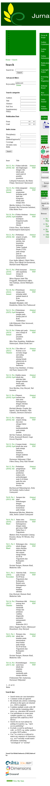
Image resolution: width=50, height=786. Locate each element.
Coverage (9, 142)
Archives (12, 44)
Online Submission (45, 57)
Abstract (9, 104)
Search (12, 39)
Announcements (14, 46)
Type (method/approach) (13, 138)
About (12, 33)
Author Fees (43, 50)
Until (8, 124)
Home (11, 31)
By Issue (47, 220)
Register (12, 37)
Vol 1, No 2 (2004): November (10, 575)
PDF (34, 168)
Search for (10, 70)
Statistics (12, 48)
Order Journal (43, 101)
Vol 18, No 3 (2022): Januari (11, 292)
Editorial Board (44, 87)
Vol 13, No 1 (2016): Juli (11, 419)
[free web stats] (10, 781)
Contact (12, 54)
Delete (18, 85)
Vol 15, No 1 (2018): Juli (11, 167)
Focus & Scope (44, 36)
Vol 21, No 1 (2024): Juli (11, 236)
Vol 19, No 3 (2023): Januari (11, 332)
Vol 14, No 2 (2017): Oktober (11, 603)
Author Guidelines (45, 43)
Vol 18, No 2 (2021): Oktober (11, 351)
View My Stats (18, 781)
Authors (9, 98)
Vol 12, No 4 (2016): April (11, 376)
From (8, 122)
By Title (47, 230)
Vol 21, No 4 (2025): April (11, 311)
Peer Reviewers (45, 94)
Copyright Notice (44, 71)
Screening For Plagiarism (45, 79)
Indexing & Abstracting (16, 50)
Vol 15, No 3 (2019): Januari (11, 190)
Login (11, 35)
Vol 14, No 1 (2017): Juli (11, 664)
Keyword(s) (10, 84)
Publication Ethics (45, 64)
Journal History (14, 52)
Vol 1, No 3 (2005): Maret (10, 546)
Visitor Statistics (44, 108)
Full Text (9, 107)
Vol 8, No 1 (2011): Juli (10, 498)
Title (7, 101)
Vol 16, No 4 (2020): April (11, 216)
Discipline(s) (10, 134)
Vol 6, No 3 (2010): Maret (10, 522)
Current (12, 41)
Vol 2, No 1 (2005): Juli (10, 635)
